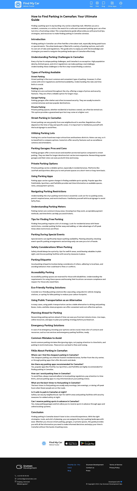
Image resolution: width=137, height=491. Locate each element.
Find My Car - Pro (74, 465)
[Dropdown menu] (120, 4)
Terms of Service (116, 465)
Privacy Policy (115, 468)
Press (88, 471)
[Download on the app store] (71, 443)
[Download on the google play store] (87, 443)
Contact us (90, 468)
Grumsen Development (95, 465)
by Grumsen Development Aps (111, 484)
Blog (69, 471)
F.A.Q (70, 468)
